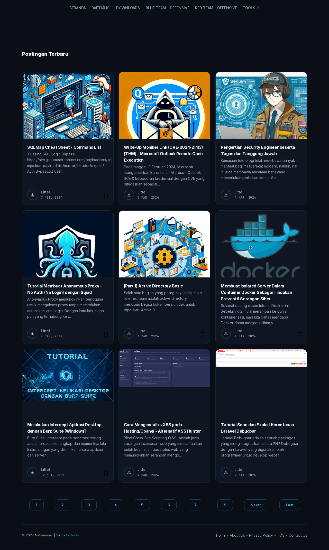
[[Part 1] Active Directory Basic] (164, 244)
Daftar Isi (101, 8)
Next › (256, 505)
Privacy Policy (261, 535)
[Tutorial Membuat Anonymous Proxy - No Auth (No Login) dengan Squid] (67, 244)
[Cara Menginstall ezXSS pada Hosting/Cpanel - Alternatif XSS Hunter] (164, 382)
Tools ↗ (251, 8)
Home (221, 535)
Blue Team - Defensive (167, 8)
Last (290, 505)
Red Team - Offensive (216, 8)
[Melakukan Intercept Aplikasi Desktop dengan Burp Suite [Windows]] (67, 382)
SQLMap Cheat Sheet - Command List (64, 147)
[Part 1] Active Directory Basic (153, 285)
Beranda (77, 8)
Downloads (128, 8)
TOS (281, 535)
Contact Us (298, 535)
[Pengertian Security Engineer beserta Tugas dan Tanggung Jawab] (261, 105)
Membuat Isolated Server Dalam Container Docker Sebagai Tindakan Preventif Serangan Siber (256, 292)
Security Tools (67, 535)
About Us (238, 535)
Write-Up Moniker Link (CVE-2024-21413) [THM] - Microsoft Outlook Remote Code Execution (163, 154)
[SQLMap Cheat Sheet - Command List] (67, 105)
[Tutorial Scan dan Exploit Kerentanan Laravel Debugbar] (261, 382)
